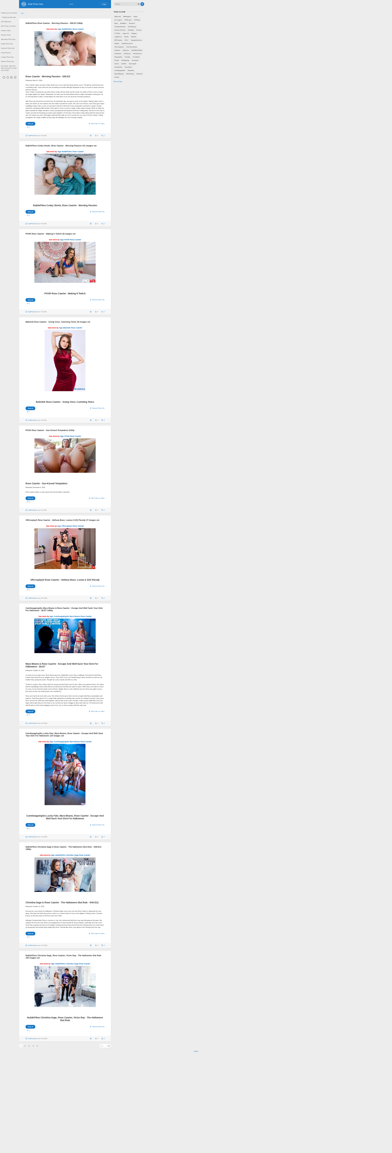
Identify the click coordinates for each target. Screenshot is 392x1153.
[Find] (142, 4)
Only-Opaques (119, 47)
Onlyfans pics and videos (9, 13)
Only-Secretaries (131, 47)
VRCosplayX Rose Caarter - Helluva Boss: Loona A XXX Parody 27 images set (62, 520)
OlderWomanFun (127, 43)
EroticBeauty (132, 26)
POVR (66, 240)
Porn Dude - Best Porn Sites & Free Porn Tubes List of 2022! (9, 68)
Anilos (135, 16)
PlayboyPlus (118, 57)
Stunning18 (132, 64)
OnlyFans (126, 50)
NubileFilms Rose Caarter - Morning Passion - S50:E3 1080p (54, 23)
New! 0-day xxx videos (8, 26)
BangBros (123, 23)
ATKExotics (128, 20)
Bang (116, 23)
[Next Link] (108, 1046)
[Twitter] (7, 77)
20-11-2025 (44, 598)
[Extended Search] (138, 4)
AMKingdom (127, 16)
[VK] (4, 77)
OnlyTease (117, 53)
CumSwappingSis (61, 616)
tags (59, 29)
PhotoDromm (137, 53)
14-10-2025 (44, 723)
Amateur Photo (6, 35)
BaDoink (67, 328)
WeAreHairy (130, 74)
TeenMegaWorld (119, 70)
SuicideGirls (118, 67)
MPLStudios (118, 40)
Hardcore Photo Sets (7, 48)
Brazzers (132, 23)
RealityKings (125, 60)
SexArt (116, 64)
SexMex (123, 64)
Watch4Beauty (119, 74)
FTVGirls (117, 33)
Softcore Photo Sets (7, 61)
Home (71, 4)
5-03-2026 (44, 135)
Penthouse (127, 53)
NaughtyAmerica (136, 40)
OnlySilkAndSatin (136, 50)
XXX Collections (6, 21)
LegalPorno (118, 37)
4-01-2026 (44, 420)
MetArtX (133, 37)
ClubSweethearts (119, 26)
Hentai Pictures (6, 52)
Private (116, 60)
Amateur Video (6, 30)
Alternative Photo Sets (8, 39)
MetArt (126, 37)
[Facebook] (11, 77)
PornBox (127, 57)
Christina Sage (72, 855)
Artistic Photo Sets (7, 44)
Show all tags (118, 81)
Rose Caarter (78, 29)
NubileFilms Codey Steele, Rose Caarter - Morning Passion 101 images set (61, 146)
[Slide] (65, 64)
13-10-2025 (44, 945)
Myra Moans (75, 616)
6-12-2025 (44, 510)
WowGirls (139, 74)
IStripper (134, 33)
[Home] (23, 13)
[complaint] (91, 135)
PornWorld (136, 57)
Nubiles (116, 43)
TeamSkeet (128, 67)
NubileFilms (67, 29)
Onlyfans (117, 50)
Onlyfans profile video (9, 17)
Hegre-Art (126, 33)
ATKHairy (137, 20)
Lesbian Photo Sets (7, 57)
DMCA (196, 1051)
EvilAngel (131, 30)
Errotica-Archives (119, 30)
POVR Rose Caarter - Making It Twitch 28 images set (51, 234)
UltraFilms (131, 70)
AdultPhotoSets (32, 135)
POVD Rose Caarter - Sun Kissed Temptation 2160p (50, 430)
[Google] (15, 77)
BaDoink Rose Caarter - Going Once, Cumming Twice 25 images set (58, 322)
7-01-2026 (44, 312)
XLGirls (116, 77)
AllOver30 (117, 16)
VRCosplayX (66, 526)
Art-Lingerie (118, 20)
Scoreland (135, 60)
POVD (66, 436)
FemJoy (138, 30)
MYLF (127, 40)
